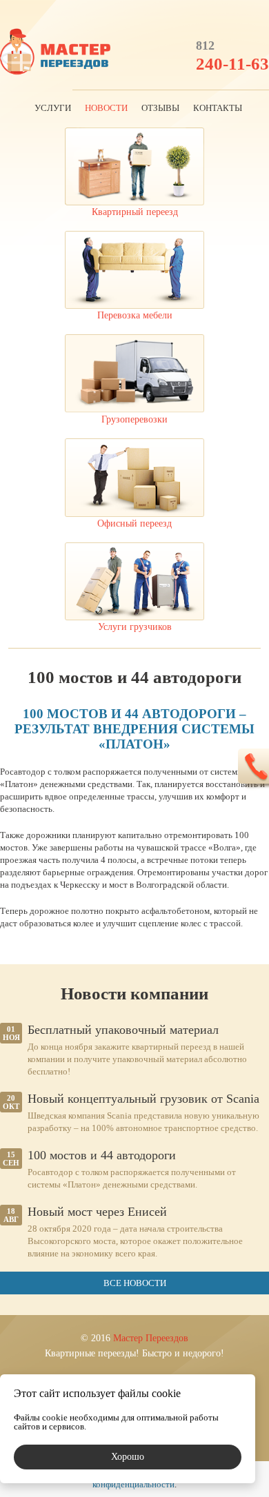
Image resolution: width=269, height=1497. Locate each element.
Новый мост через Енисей (97, 1212)
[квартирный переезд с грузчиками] (55, 53)
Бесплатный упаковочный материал (123, 1030)
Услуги (52, 108)
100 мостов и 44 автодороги (102, 1155)
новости (106, 108)
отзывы (160, 108)
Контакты (217, 108)
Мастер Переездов (150, 1338)
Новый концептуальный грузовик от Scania (143, 1099)
